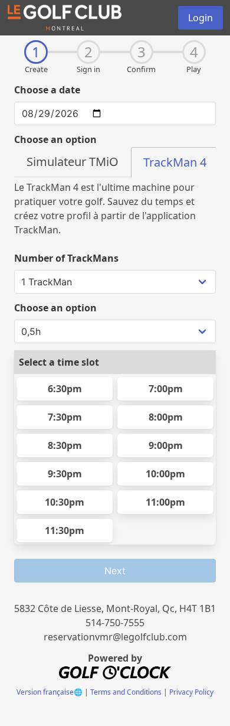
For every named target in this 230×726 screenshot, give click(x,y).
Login (200, 17)
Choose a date (47, 89)
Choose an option (55, 139)
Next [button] (115, 571)
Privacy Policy (191, 692)
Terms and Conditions (126, 692)
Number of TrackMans (66, 258)
